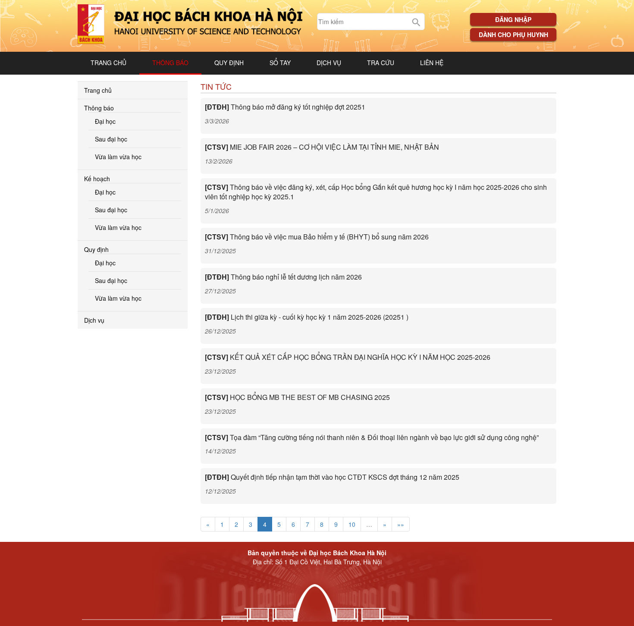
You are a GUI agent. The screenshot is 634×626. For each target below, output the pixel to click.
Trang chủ (108, 62)
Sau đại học (111, 139)
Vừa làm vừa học (118, 156)
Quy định (229, 62)
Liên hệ (431, 62)
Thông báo (170, 62)
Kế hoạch (97, 178)
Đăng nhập (513, 19)
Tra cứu (380, 62)
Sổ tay (280, 62)
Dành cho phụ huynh (513, 34)
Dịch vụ (329, 62)
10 (351, 524)
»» (400, 524)
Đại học (105, 121)
